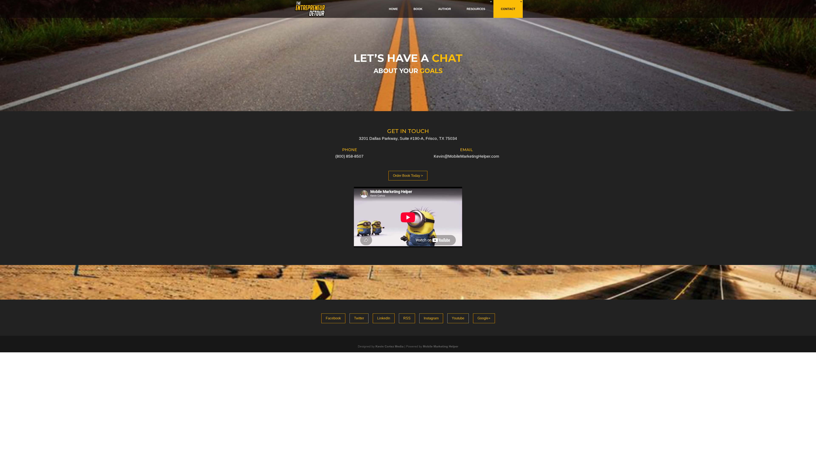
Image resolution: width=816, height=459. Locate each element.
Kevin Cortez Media (389, 346)
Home (393, 9)
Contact (508, 9)
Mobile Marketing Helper (440, 346)
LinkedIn (383, 318)
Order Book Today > (408, 175)
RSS (407, 318)
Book (418, 9)
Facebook (333, 318)
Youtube (458, 318)
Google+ (483, 318)
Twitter (359, 318)
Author (444, 9)
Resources (476, 9)
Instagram (431, 318)
